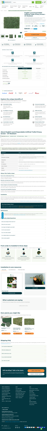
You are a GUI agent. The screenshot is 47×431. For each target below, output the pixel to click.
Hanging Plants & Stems (25, 7)
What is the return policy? (23, 224)
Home (2, 10)
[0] (44, 2)
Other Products (36, 7)
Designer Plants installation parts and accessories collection (30, 201)
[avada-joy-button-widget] (41, 429)
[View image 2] (7, 36)
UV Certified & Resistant (6, 390)
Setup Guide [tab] (4, 269)
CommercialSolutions (38, 2)
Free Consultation (32, 394)
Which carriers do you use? (6, 353)
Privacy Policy (31, 404)
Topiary (30, 6)
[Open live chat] (2, 425)
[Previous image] (2, 23)
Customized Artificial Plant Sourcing (6, 397)
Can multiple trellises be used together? (23, 235)
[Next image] (21, 23)
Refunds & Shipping (32, 401)
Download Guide (11, 293)
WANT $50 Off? (2, 215)
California (7, 421)
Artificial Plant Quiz (32, 398)
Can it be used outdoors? (23, 229)
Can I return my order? (6, 360)
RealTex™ (19, 143)
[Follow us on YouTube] (19, 427)
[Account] (42, 2)
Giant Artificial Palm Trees (20, 393)
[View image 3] (11, 36)
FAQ (30, 400)
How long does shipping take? (7, 346)
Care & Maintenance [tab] (12, 269)
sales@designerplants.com (6, 343)
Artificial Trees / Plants (19, 396)
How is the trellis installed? (23, 232)
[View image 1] (3, 36)
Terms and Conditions (33, 403)
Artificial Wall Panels (5, 391)
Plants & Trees (19, 7)
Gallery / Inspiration (19, 397)
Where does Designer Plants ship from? (23, 221)
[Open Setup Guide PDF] (12, 281)
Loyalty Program (32, 397)
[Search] (33, 2)
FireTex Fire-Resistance (6, 388)
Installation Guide (13, 136)
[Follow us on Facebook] (15, 427)
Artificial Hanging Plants (20, 394)
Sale (33, 6)
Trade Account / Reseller (33, 388)
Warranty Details (5, 394)
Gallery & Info (41, 7)
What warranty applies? (23, 238)
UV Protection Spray (20, 136)
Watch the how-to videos (30, 285)
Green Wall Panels (19, 388)
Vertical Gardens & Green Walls (5, 7)
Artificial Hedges (18, 390)
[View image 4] (15, 36)
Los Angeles (14, 421)
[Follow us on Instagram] (17, 427)
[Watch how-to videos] (35, 279)
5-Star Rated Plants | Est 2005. (6, 399)
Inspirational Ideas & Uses (33, 395)
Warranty (7, 136)
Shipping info (42, 23)
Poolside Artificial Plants (6, 393)
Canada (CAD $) (4, 425)
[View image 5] (19, 36)
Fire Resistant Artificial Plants (21, 391)
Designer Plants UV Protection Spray (20, 214)
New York (18, 421)
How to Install (31, 392)
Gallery (26, 136)
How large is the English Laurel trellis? (23, 227)
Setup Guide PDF (5, 291)
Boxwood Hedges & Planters (13, 7)
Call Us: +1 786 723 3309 (6, 401)
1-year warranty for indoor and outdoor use (25, 170)
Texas (10, 421)
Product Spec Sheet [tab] (21, 269)
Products (5, 10)
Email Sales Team (36, 370)
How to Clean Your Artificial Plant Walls (34, 391)
